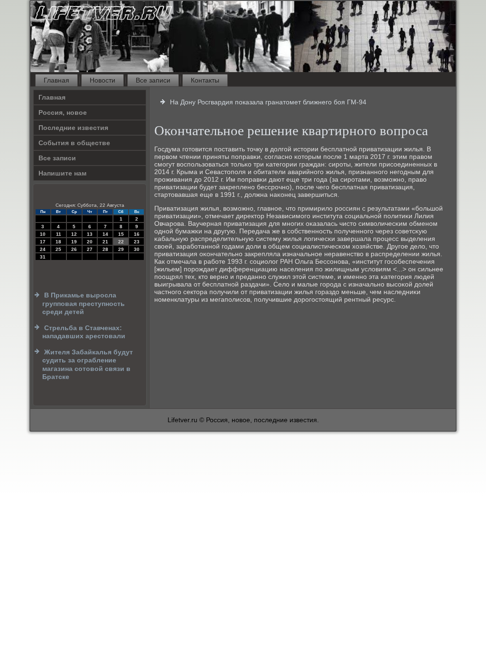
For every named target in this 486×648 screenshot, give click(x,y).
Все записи (153, 80)
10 (43, 234)
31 (43, 256)
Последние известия (73, 127)
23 (137, 241)
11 (58, 234)
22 (121, 241)
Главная (56, 80)
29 (121, 249)
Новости (102, 80)
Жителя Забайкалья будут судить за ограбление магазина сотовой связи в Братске (87, 364)
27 (90, 249)
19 (74, 241)
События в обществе (74, 143)
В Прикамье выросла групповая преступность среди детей (83, 303)
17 (43, 241)
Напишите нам (62, 173)
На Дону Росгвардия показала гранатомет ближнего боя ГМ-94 (268, 102)
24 (43, 249)
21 (105, 241)
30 (137, 249)
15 (121, 234)
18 (58, 241)
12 (74, 234)
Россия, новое (62, 112)
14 (105, 234)
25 (58, 249)
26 (74, 249)
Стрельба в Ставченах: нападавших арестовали (83, 332)
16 (137, 234)
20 (90, 241)
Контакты (205, 80)
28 (105, 249)
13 (90, 234)
